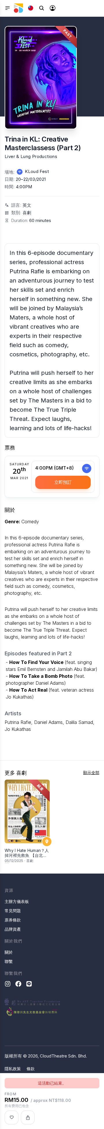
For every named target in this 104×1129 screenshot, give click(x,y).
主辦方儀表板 (17, 901)
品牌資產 (13, 929)
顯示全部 (91, 772)
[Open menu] (7, 8)
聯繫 (9, 961)
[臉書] (18, 984)
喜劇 (27, 212)
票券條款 (13, 919)
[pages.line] (29, 984)
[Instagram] (8, 984)
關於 (9, 952)
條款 (31, 1068)
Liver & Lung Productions (31, 156)
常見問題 (13, 910)
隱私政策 (13, 1068)
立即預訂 (63, 482)
